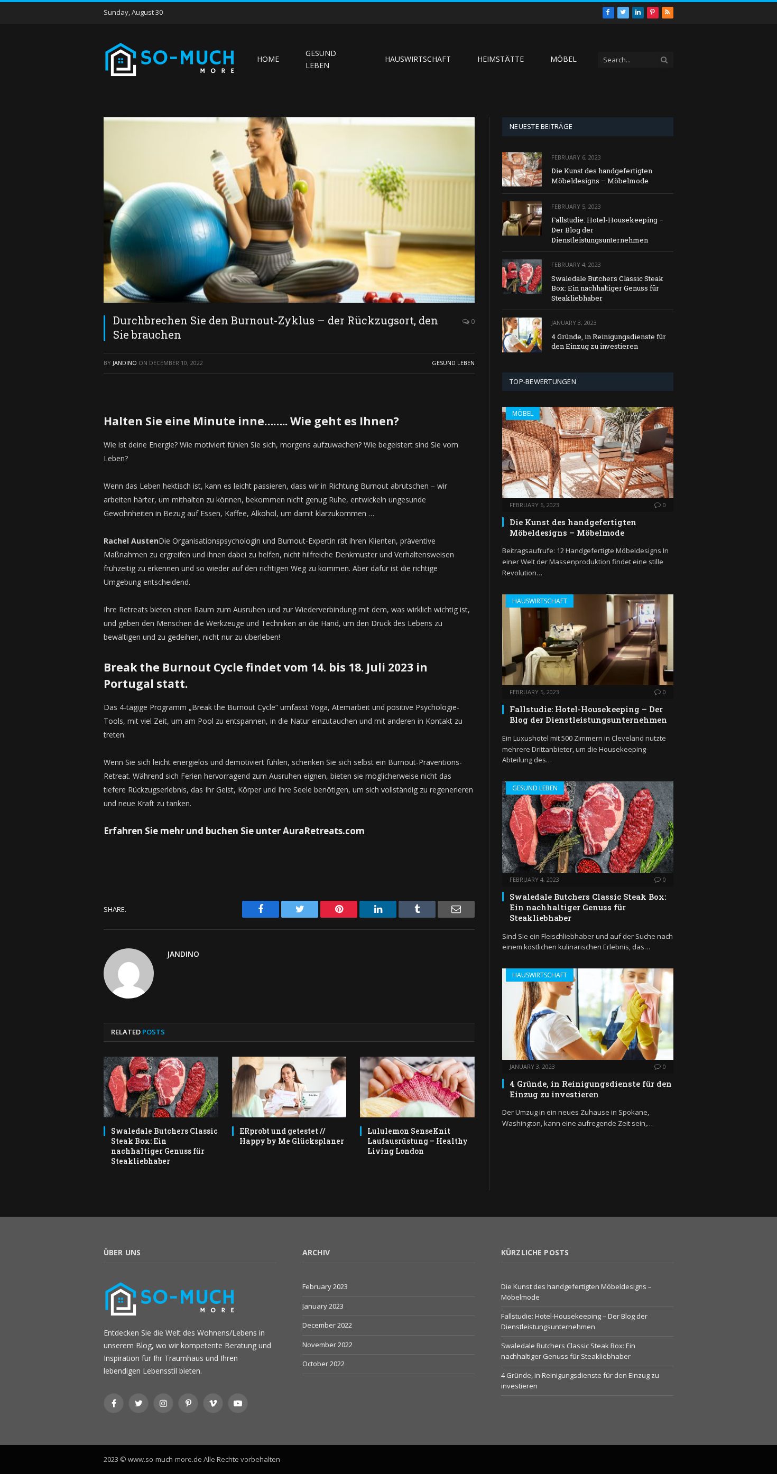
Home (268, 59)
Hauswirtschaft (418, 59)
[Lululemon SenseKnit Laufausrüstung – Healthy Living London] (417, 1087)
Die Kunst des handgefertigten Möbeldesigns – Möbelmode (601, 175)
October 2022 (323, 1363)
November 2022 (327, 1344)
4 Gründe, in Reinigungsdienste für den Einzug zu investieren (608, 341)
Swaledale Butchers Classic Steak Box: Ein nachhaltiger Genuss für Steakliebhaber (164, 1146)
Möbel (563, 59)
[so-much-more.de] (170, 59)
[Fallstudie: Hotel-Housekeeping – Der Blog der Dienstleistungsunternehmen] (522, 218)
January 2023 (323, 1306)
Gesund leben (321, 59)
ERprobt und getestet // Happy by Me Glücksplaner (291, 1136)
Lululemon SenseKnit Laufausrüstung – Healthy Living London (417, 1141)
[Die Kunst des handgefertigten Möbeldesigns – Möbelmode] (522, 169)
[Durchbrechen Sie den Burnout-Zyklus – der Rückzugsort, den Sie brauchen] (289, 210)
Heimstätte (500, 59)
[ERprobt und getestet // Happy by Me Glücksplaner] (289, 1087)
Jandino (125, 363)
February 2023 (325, 1286)
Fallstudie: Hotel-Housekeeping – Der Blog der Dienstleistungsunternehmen (607, 229)
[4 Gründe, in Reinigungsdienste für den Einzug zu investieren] (522, 335)
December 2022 (327, 1325)
